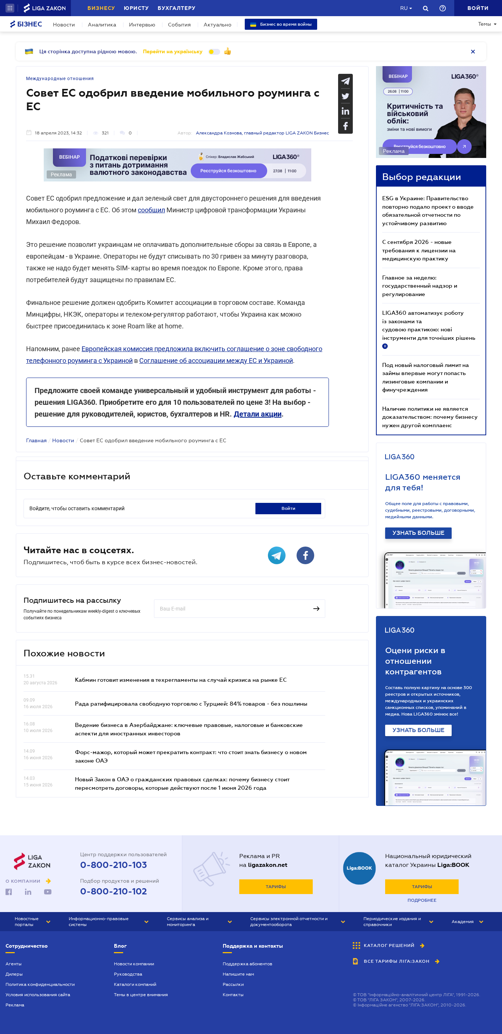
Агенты (14, 963)
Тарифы (276, 886)
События (179, 25)
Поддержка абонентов (247, 963)
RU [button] (404, 8)
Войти (288, 508)
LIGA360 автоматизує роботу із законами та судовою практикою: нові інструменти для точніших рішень (428, 328)
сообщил (151, 210)
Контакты (233, 994)
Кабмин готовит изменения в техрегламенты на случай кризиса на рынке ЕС (181, 679)
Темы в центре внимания (141, 994)
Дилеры (14, 974)
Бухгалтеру (177, 8)
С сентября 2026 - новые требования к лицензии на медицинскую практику (419, 250)
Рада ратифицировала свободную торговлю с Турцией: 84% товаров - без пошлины (191, 703)
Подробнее (422, 900)
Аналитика (102, 25)
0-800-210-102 (113, 891)
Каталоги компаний (135, 984)
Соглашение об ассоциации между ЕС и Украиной (216, 360)
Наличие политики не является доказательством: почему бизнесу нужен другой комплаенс (430, 416)
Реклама (15, 1005)
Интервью (142, 25)
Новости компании (134, 963)
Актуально (218, 25)
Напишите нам (238, 974)
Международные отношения (60, 78)
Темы (484, 24)
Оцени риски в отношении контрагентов (415, 661)
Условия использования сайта (38, 994)
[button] (10, 8)
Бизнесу (101, 8)
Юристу (136, 8)
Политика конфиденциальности (40, 984)
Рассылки (233, 984)
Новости (64, 25)
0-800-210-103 (113, 865)
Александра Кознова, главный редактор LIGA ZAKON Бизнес (262, 133)
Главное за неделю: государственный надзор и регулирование (419, 285)
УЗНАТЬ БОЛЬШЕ (418, 533)
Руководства (128, 974)
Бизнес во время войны (285, 24)
